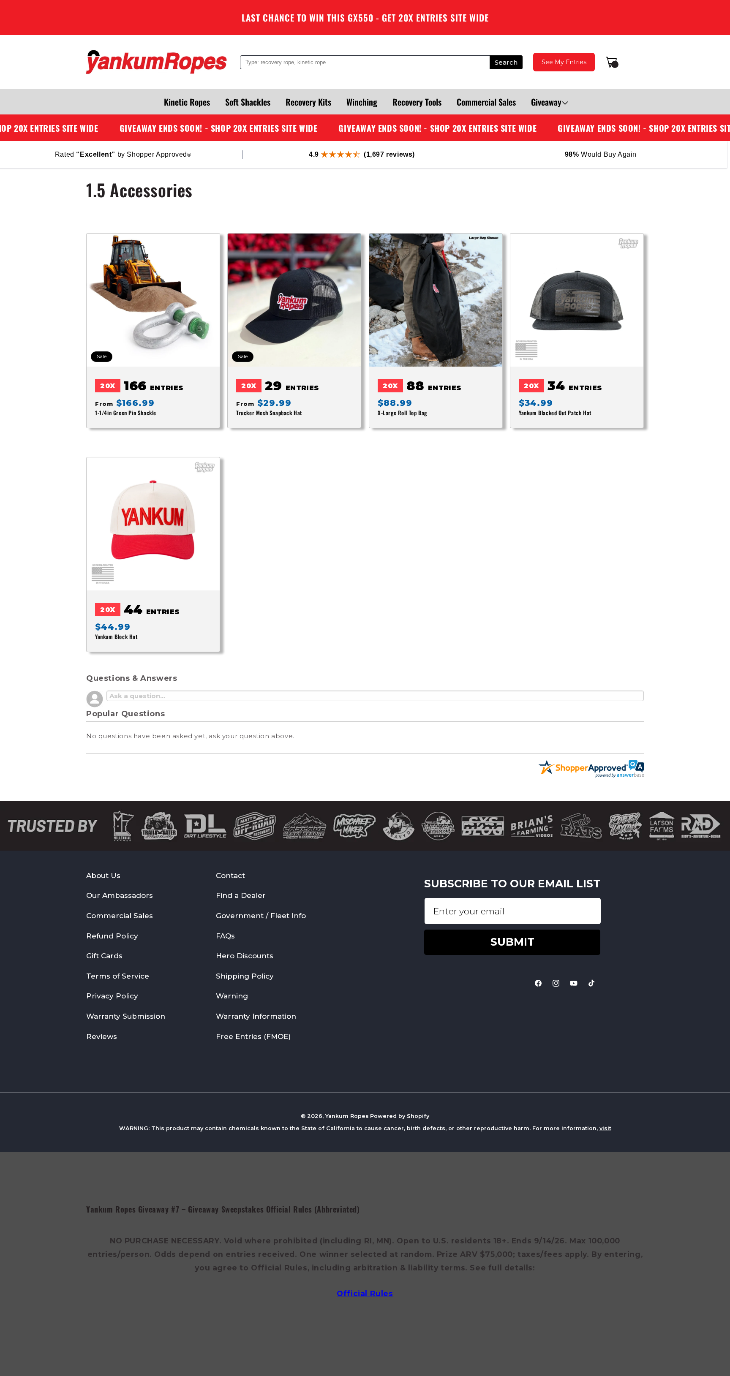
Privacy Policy (112, 996)
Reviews (101, 1036)
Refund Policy (112, 935)
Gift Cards (104, 956)
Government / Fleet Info (261, 915)
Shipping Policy (245, 976)
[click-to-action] (156, 62)
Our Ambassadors (119, 895)
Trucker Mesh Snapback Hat (269, 412)
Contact (230, 875)
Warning (232, 996)
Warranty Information (256, 1016)
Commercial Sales (119, 915)
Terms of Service (117, 976)
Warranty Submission (125, 1016)
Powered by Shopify (399, 1116)
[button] (546, 101)
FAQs (225, 935)
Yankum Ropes (347, 1116)
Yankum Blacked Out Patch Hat (555, 412)
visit (605, 1128)
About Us (103, 875)
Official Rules (365, 1293)
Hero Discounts (244, 956)
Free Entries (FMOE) (253, 1036)
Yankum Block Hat (116, 637)
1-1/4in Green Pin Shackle (125, 412)
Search (506, 62)
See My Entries (564, 62)
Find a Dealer (241, 895)
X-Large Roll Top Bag (402, 412)
